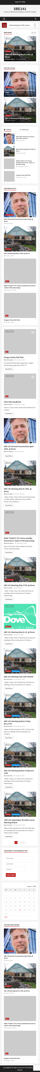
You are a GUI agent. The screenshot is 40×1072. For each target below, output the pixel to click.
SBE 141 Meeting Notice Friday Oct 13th (20, 754)
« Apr (5, 917)
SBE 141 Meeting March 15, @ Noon (20, 616)
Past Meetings (15, 671)
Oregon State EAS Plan (9, 176)
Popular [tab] (24, 130)
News (7, 48)
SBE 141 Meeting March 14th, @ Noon (9, 151)
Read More (9, 369)
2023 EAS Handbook (20, 386)
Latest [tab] (8, 130)
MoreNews (29, 1067)
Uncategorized (9, 87)
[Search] (35, 19)
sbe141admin (8, 404)
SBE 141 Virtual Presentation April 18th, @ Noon (9, 138)
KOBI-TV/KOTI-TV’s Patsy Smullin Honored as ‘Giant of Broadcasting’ (19, 54)
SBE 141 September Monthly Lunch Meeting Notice (20, 804)
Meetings (8, 115)
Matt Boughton (11, 59)
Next (23, 842)
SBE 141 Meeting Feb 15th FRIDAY (20, 661)
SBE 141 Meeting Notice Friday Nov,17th (20, 705)
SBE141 (20, 8)
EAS (7, 315)
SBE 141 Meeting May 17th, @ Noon (20, 569)
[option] (20, 48)
